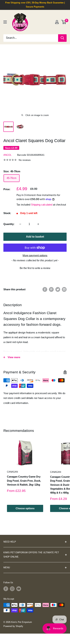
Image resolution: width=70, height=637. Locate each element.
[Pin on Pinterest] (51, 289)
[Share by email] (64, 289)
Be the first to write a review (35, 268)
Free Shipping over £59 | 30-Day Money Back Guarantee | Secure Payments (35, 4)
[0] (64, 22)
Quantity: (8, 224)
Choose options (25, 508)
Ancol (7, 154)
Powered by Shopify (13, 626)
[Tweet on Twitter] (57, 289)
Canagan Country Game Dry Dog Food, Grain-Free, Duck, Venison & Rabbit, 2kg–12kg (24, 480)
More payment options (35, 255)
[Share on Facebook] (44, 289)
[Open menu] (5, 22)
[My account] (57, 22)
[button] (35, 267)
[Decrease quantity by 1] (20, 224)
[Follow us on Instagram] (12, 588)
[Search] (62, 38)
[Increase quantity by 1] (38, 224)
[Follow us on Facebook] (5, 588)
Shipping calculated (41, 204)
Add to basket (35, 236)
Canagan (12, 472)
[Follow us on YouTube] (18, 588)
